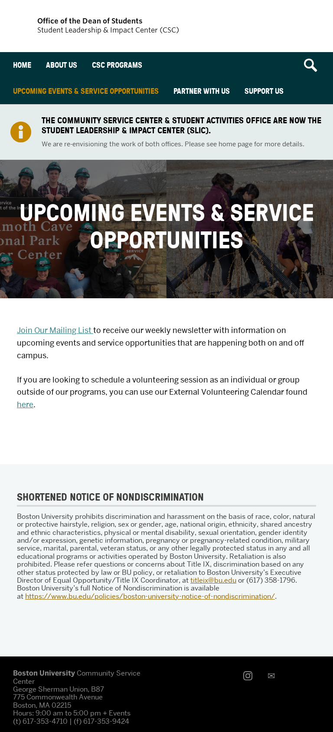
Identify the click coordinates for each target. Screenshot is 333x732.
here (25, 404)
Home (22, 64)
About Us (61, 64)
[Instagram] (250, 676)
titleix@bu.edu (213, 580)
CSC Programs (117, 64)
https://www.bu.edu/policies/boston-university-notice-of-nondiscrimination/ (150, 596)
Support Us (264, 91)
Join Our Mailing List (55, 330)
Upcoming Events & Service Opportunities (86, 91)
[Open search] (313, 65)
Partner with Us (201, 91)
